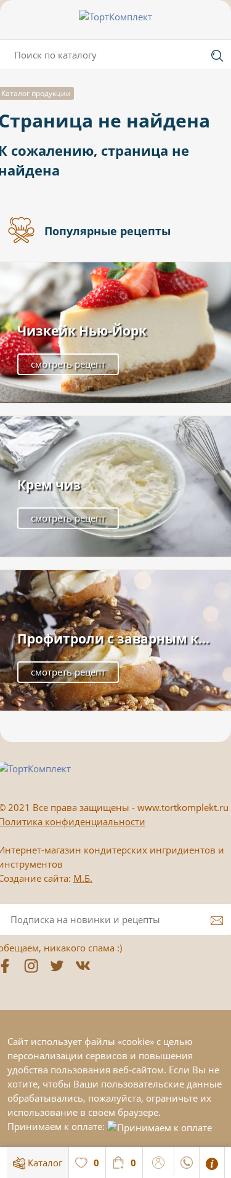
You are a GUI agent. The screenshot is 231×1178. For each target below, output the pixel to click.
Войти (158, 1160)
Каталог (43, 1162)
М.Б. (82, 878)
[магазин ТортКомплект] (115, 16)
